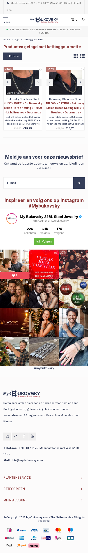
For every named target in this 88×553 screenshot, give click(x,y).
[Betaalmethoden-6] (9, 538)
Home (6, 39)
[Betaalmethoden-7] (22, 538)
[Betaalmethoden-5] (70, 530)
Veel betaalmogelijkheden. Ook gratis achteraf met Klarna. (46, 31)
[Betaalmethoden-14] (34, 546)
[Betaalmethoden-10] (58, 538)
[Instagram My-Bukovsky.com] (7, 436)
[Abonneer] (79, 183)
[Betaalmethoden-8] (34, 538)
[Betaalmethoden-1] (9, 530)
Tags (16, 39)
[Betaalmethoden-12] (9, 546)
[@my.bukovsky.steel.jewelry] (11, 218)
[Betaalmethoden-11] (70, 538)
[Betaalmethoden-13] (22, 546)
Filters (14, 56)
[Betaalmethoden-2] (34, 530)
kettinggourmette (33, 39)
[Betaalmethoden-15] (22, 530)
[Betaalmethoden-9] (46, 538)
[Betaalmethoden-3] (46, 530)
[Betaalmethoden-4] (58, 530)
